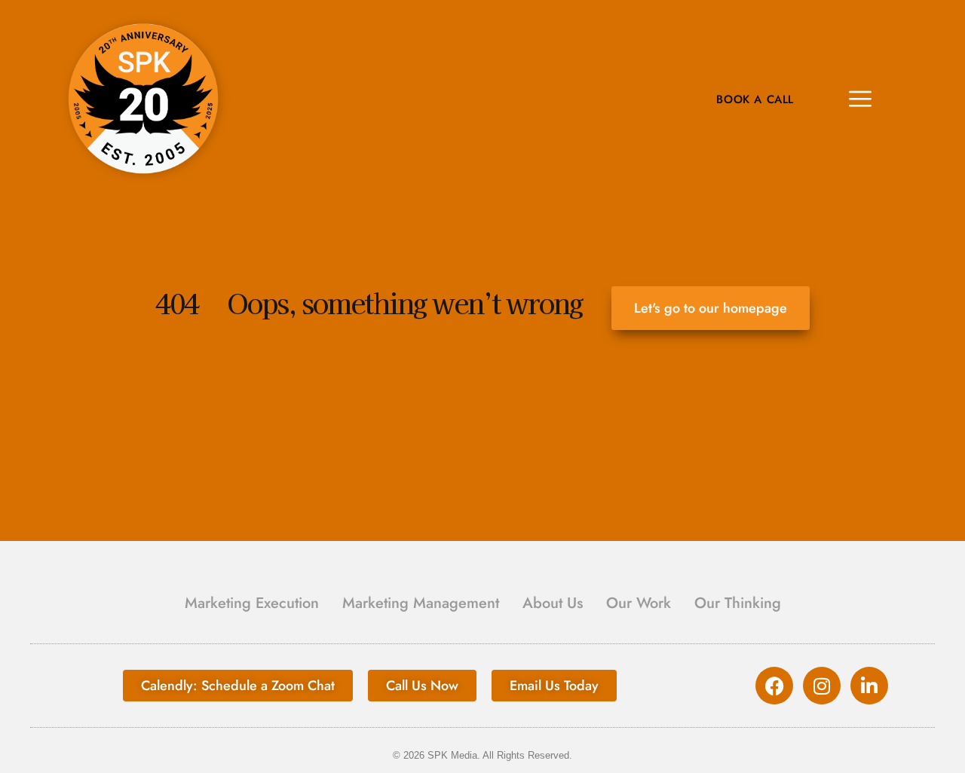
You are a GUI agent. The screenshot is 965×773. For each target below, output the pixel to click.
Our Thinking (737, 603)
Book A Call (755, 100)
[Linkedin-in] (869, 685)
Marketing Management (420, 603)
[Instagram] (822, 685)
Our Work (638, 603)
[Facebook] (774, 685)
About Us (552, 603)
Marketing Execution (252, 603)
